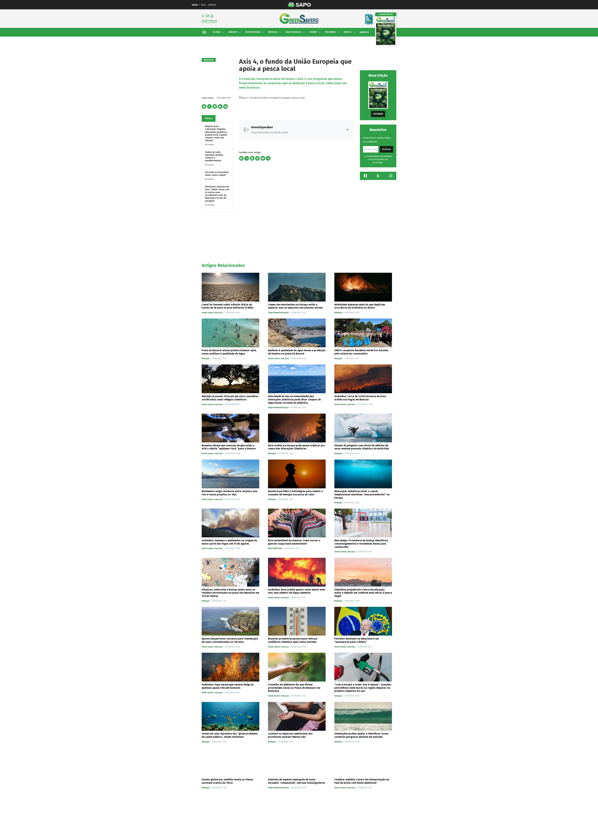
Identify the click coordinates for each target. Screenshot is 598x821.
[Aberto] (204, 32)
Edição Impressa (209, 21)
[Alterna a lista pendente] (223, 32)
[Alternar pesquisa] (203, 16)
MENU (195, 5)
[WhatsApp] (220, 106)
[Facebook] (204, 106)
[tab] (209, 118)
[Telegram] (268, 158)
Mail (203, 5)
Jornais (212, 5)
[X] (209, 106)
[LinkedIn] (214, 106)
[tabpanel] (217, 167)
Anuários (364, 32)
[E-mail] (225, 106)
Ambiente (209, 60)
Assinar (378, 113)
